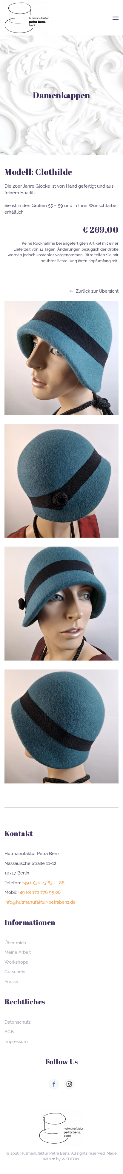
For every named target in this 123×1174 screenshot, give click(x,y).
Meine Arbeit (17, 952)
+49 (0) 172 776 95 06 (39, 892)
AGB (9, 1031)
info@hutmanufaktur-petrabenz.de (40, 902)
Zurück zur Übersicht (97, 291)
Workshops (16, 962)
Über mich (15, 942)
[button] (116, 18)
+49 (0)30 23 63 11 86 (43, 882)
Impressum (16, 1041)
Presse (11, 981)
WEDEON (70, 1159)
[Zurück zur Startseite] (26, 18)
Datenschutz (17, 1022)
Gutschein (14, 971)
